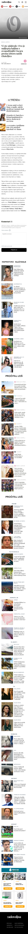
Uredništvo (9, 925)
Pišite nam (9, 923)
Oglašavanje (10, 927)
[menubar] (22, 2)
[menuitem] (22, 2)
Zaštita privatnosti (19, 925)
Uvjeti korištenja (19, 923)
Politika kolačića (19, 927)
